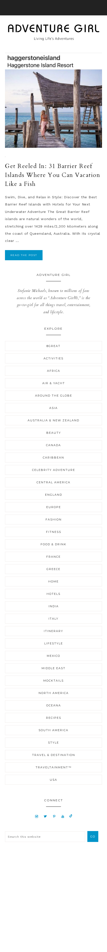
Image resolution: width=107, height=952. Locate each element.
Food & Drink (53, 544)
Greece (53, 569)
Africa (53, 371)
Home (53, 581)
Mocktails (53, 680)
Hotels (53, 594)
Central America (53, 482)
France (53, 556)
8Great (53, 346)
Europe (53, 507)
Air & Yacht (53, 383)
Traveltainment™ (54, 767)
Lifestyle (53, 643)
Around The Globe (53, 395)
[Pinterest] (54, 816)
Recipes (53, 718)
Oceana (53, 705)
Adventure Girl (53, 32)
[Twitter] (45, 816)
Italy (53, 618)
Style (53, 742)
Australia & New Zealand (53, 420)
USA (53, 779)
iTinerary (53, 631)
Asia (53, 408)
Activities (53, 358)
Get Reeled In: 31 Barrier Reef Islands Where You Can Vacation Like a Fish (52, 175)
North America (54, 693)
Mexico (53, 656)
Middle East (53, 668)
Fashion (54, 519)
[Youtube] (62, 816)
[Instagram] (36, 816)
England (53, 494)
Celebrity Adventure (53, 470)
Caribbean (53, 457)
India (54, 606)
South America (53, 730)
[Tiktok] (71, 816)
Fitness (53, 532)
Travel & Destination (53, 755)
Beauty (53, 432)
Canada (53, 445)
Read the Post (23, 255)
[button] (53, 7)
